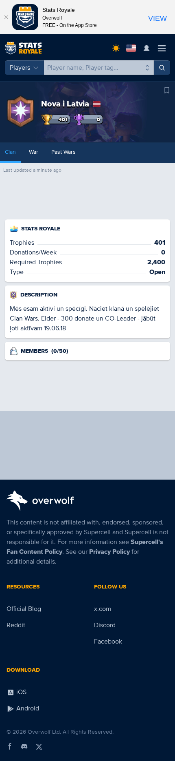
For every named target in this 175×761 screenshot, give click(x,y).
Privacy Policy (109, 552)
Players (20, 68)
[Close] (6, 17)
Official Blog (24, 609)
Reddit (16, 625)
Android (27, 708)
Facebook (108, 641)
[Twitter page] (39, 746)
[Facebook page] (10, 746)
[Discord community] (24, 746)
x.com (102, 609)
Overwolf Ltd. (44, 731)
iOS (20, 692)
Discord (105, 625)
